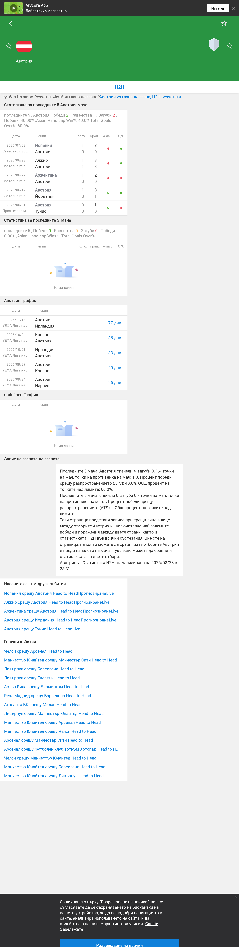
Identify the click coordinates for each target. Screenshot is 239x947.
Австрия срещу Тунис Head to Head (38, 629)
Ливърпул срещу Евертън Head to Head (42, 677)
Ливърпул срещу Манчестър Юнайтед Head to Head (54, 713)
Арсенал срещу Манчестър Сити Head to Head (48, 740)
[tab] (119, 87)
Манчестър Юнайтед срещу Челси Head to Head (50, 731)
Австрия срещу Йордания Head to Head (42, 620)
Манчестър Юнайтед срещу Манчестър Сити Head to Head (60, 660)
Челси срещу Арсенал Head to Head (38, 651)
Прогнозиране (92, 593)
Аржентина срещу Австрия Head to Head (43, 611)
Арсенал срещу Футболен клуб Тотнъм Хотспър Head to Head (61, 749)
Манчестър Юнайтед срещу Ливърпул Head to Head (54, 775)
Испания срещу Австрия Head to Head (41, 593)
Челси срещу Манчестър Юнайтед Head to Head (50, 758)
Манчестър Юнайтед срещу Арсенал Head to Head (52, 722)
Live (110, 593)
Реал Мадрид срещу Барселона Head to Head (47, 695)
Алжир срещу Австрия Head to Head (39, 602)
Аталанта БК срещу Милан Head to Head (43, 704)
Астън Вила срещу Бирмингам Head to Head (46, 686)
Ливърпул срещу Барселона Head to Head (44, 669)
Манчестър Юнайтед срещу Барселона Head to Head (54, 766)
